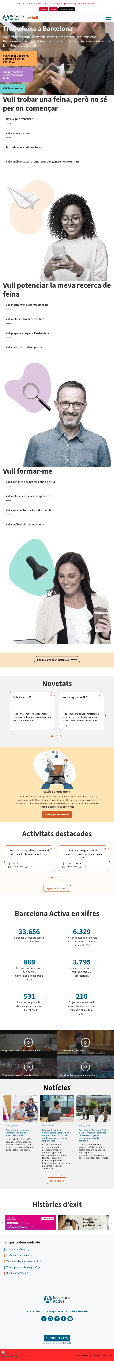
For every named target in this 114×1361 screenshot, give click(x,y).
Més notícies (57, 1180)
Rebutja (53, 9)
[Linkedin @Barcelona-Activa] (44, 1318)
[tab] (52, 736)
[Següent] (105, 715)
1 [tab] (48, 1175)
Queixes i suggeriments (103, 1355)
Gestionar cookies (67, 9)
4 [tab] (61, 1175)
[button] (28, 1042)
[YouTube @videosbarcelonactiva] (70, 1318)
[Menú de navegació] (108, 17)
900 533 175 (59, 1338)
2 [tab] (52, 1175)
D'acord (43, 9)
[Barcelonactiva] (13, 17)
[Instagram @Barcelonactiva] (50, 1318)
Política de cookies (72, 5)
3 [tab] (57, 1175)
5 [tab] (65, 1175)
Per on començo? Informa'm (54, 659)
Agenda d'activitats (57, 888)
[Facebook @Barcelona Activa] (63, 1318)
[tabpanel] (32, 711)
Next (111, 1223)
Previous (2, 1223)
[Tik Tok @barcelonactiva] (57, 1318)
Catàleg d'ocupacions (57, 814)
